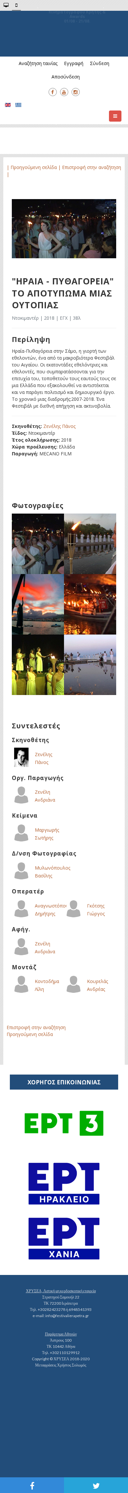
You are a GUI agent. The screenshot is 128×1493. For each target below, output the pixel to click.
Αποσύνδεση (66, 77)
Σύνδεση (99, 63)
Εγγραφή (73, 63)
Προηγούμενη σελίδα (30, 1034)
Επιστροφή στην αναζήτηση (36, 1027)
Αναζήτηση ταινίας (38, 63)
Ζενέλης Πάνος (59, 426)
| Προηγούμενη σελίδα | (34, 167)
